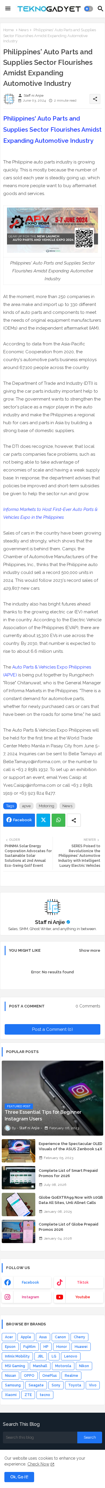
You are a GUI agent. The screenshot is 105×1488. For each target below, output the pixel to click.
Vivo (93, 1385)
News (24, 30)
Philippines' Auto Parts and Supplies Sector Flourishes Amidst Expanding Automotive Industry (52, 129)
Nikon (84, 1366)
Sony (56, 1385)
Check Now (38, 1464)
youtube (82, 1297)
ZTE (28, 1395)
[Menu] (8, 9)
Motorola (63, 1366)
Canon (60, 1337)
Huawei (81, 1347)
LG (54, 1356)
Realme (71, 1376)
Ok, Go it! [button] (19, 1477)
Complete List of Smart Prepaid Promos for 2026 (68, 1173)
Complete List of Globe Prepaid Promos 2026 (68, 1227)
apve (26, 806)
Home (8, 30)
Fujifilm (29, 1347)
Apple (26, 1337)
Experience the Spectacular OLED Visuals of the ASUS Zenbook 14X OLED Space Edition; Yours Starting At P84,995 (70, 1151)
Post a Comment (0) (52, 1029)
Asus (43, 1337)
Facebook (22, 820)
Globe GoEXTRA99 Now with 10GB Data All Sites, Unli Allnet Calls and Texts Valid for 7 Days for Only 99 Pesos (71, 1205)
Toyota (74, 1385)
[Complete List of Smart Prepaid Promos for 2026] (18, 1177)
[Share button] (74, 820)
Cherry (79, 1337)
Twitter (43, 820)
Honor (61, 1347)
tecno (45, 1395)
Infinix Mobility (17, 1356)
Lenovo (70, 1356)
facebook (30, 1282)
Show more (89, 950)
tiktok (83, 1282)
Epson (10, 1347)
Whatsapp (58, 820)
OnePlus (49, 1376)
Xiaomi (11, 1395)
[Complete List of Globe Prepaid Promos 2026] (18, 1231)
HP (45, 1347)
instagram (30, 1297)
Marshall (40, 1366)
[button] (88, 9)
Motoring (46, 806)
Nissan (10, 1376)
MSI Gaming (15, 1366)
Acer (9, 1337)
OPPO (29, 1376)
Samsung (13, 1385)
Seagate (36, 1385)
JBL (41, 1356)
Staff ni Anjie (50, 922)
